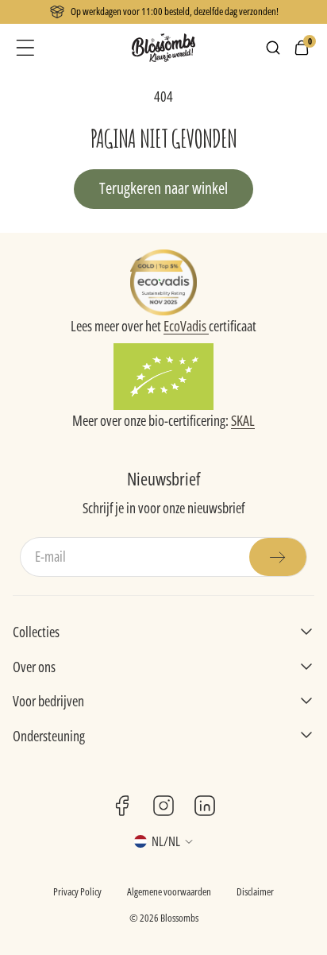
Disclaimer (255, 891)
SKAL (243, 420)
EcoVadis (186, 325)
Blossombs (179, 918)
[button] (25, 47)
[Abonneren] (277, 557)
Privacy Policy (77, 891)
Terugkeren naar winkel (163, 188)
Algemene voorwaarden (169, 891)
